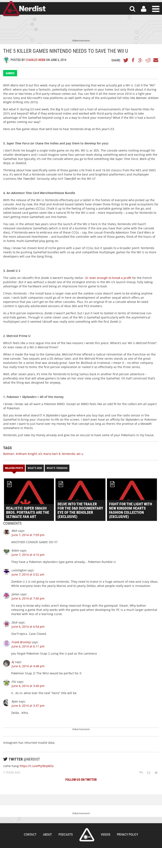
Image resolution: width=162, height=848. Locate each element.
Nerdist (24, 9)
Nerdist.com (86, 834)
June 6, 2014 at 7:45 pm (28, 598)
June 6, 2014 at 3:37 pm (28, 706)
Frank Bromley (21, 642)
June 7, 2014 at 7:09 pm (28, 535)
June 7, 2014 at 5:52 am (28, 574)
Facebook (133, 60)
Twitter (126, 60)
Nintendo (68, 454)
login (143, 9)
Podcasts (65, 834)
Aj (13, 662)
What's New (35, 468)
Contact (30, 834)
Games (10, 73)
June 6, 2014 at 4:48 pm (28, 666)
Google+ (140, 60)
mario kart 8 (51, 454)
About (47, 834)
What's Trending (57, 468)
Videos (105, 834)
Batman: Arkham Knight (20, 454)
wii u (80, 454)
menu (155, 9)
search (132, 9)
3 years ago (11, 772)
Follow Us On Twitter (81, 780)
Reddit (148, 60)
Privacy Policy (127, 834)
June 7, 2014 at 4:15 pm (28, 555)
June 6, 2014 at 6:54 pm (28, 627)
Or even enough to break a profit (108, 278)
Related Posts (14, 468)
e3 (40, 454)
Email (155, 60)
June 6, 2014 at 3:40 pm (28, 686)
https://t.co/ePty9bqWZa (37, 766)
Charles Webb (35, 60)
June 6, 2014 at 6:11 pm (28, 646)
